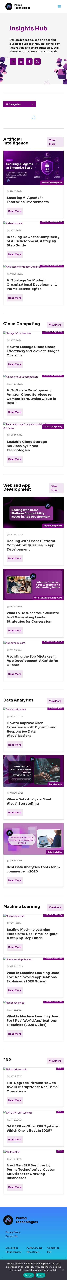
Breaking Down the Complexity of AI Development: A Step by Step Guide (33, 241)
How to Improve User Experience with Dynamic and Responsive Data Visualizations (31, 729)
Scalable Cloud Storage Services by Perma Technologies (27, 446)
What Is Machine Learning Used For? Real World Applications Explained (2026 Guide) (33, 977)
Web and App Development (48, 598)
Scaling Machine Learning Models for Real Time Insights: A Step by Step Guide (32, 934)
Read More (14, 211)
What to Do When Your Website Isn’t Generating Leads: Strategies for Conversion (33, 617)
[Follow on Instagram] (21, 61)
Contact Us (12, 1236)
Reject (40, 1275)
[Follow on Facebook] (29, 61)
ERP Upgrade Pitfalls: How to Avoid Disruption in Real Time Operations (32, 1087)
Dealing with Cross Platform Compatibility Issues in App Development (31, 545)
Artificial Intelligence (52, 182)
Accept (28, 1275)
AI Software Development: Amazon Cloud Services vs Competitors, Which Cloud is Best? (31, 396)
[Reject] (63, 1269)
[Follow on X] (37, 61)
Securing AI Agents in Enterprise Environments (28, 200)
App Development (52, 525)
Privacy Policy (13, 1232)
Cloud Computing (53, 331)
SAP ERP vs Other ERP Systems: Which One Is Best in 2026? (33, 1128)
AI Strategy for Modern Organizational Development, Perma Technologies (32, 284)
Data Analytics (54, 852)
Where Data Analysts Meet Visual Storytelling (29, 801)
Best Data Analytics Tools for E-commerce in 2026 (33, 869)
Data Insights (55, 708)
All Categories (13, 104)
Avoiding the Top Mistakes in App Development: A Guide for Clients (33, 660)
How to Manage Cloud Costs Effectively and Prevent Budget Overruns (33, 351)
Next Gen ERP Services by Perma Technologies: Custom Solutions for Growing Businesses (31, 1171)
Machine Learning (53, 914)
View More (52, 141)
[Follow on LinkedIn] (13, 61)
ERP (60, 1068)
